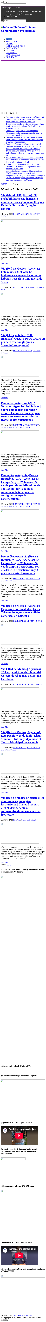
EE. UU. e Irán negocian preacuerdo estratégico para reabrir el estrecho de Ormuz (24, 179)
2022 (11, 184)
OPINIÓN (10, 50)
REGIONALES (12, 41)
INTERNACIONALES (15, 46)
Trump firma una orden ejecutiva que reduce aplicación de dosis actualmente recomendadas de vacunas (25, 153)
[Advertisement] (23, 85)
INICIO (9, 39)
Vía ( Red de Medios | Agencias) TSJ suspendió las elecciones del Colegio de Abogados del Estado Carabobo (21, 674)
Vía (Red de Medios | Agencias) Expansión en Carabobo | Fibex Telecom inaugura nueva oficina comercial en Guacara (21, 610)
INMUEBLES (11, 57)
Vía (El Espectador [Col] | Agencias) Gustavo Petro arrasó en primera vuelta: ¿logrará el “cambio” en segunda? (23, 340)
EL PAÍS (9, 44)
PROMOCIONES (13, 55)
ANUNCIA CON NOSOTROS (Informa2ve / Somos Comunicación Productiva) (24, 13)
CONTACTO (11, 16)
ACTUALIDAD (12, 48)
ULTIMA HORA (21, 427)
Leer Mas (4, 263)
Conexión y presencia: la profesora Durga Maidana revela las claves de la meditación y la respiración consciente (24, 133)
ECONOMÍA (11, 53)
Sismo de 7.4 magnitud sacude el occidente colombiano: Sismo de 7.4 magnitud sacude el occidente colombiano (23, 166)
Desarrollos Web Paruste (22, 1315)
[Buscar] (2, 2)
